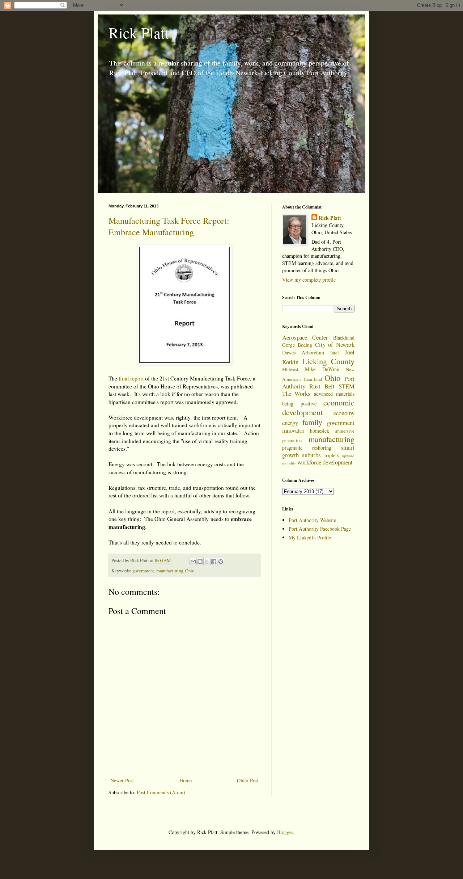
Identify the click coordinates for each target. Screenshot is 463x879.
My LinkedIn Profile (310, 537)
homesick (319, 430)
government (143, 571)
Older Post (248, 780)
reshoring (321, 447)
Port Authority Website (312, 520)
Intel (334, 353)
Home (185, 780)
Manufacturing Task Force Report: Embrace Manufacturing (169, 226)
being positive (299, 403)
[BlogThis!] (200, 561)
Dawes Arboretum (303, 352)
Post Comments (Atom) (161, 792)
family (312, 421)
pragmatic (292, 447)
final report (131, 378)
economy (344, 413)
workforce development (325, 462)
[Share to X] (207, 561)
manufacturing (169, 571)
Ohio (189, 571)
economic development (318, 407)
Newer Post (122, 780)
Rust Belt (322, 386)
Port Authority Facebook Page (320, 528)
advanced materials (334, 393)
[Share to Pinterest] (220, 561)
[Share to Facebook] (213, 561)
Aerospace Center (305, 337)
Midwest (290, 369)
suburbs (311, 455)
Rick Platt (139, 32)
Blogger (285, 832)
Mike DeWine (322, 369)
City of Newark (335, 344)
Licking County (328, 361)
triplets (331, 455)
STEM (346, 386)
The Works (296, 393)
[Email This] (193, 561)
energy (290, 423)
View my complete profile (309, 279)
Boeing (305, 344)
